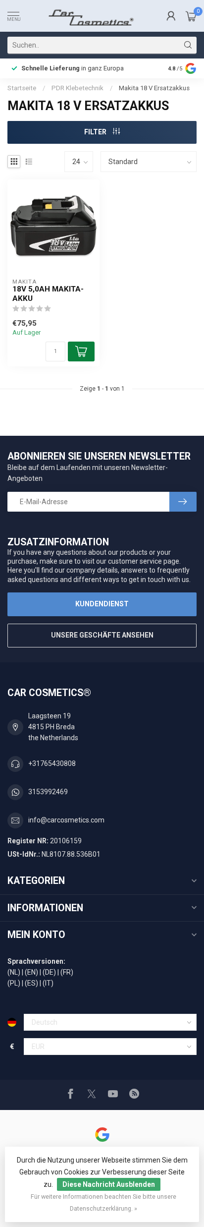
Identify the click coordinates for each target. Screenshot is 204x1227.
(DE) (49, 972)
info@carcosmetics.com (66, 820)
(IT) (48, 983)
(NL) (13, 972)
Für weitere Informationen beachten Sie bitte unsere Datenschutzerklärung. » (103, 1202)
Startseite (21, 88)
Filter (96, 132)
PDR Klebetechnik (77, 88)
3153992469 (48, 792)
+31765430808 (52, 763)
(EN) (31, 972)
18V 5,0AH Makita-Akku (48, 293)
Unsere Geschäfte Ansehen (102, 635)
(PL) (13, 983)
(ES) (31, 983)
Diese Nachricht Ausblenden (108, 1184)
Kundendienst (102, 604)
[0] (191, 16)
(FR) (66, 972)
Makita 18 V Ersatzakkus (154, 88)
